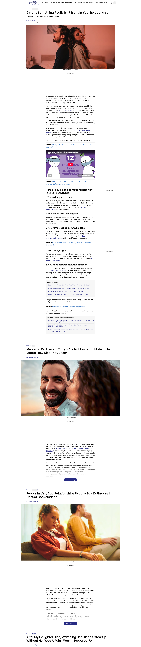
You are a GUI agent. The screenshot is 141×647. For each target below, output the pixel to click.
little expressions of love (58, 270)
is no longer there (65, 110)
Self (59, 3)
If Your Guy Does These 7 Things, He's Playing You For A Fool (68, 288)
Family (62, 3)
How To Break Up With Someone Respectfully (68, 307)
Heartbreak (35, 9)
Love (43, 3)
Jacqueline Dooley (31, 645)
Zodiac (47, 3)
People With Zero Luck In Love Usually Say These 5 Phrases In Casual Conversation (69, 325)
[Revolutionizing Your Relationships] (33, 2)
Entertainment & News (71, 3)
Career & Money (93, 3)
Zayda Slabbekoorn (32, 357)
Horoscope (53, 3)
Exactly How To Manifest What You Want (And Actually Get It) (69, 285)
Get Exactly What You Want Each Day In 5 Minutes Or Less (68, 294)
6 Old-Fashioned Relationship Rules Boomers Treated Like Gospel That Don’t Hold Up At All (70, 330)
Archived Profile (30, 20)
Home (28, 9)
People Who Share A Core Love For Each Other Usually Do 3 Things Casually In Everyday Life (71, 321)
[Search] (110, 2)
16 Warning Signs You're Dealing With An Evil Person (65, 291)
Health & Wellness (83, 3)
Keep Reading (70, 480)
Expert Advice (103, 3)
